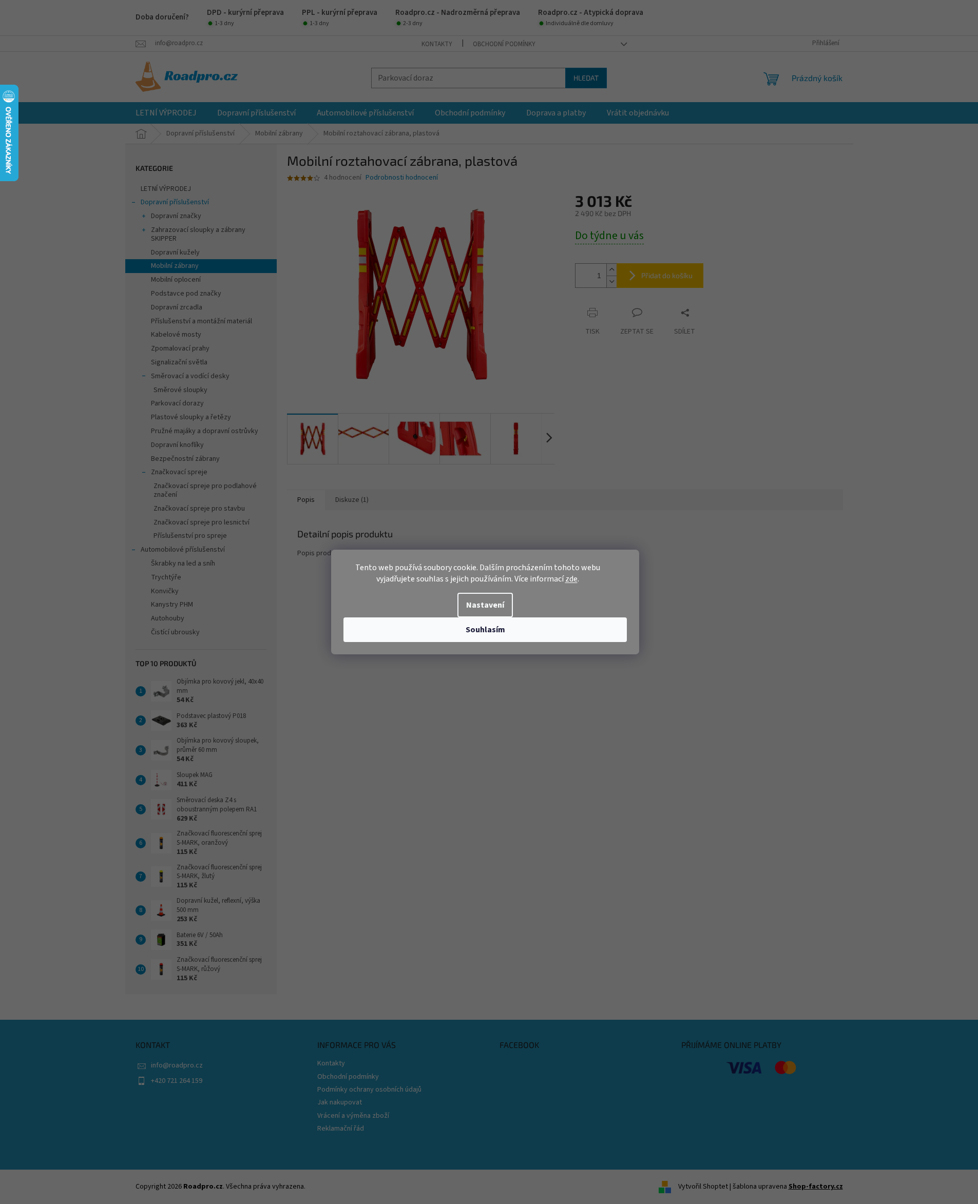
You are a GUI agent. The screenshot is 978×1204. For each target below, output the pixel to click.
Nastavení (485, 605)
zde (571, 579)
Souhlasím (485, 629)
